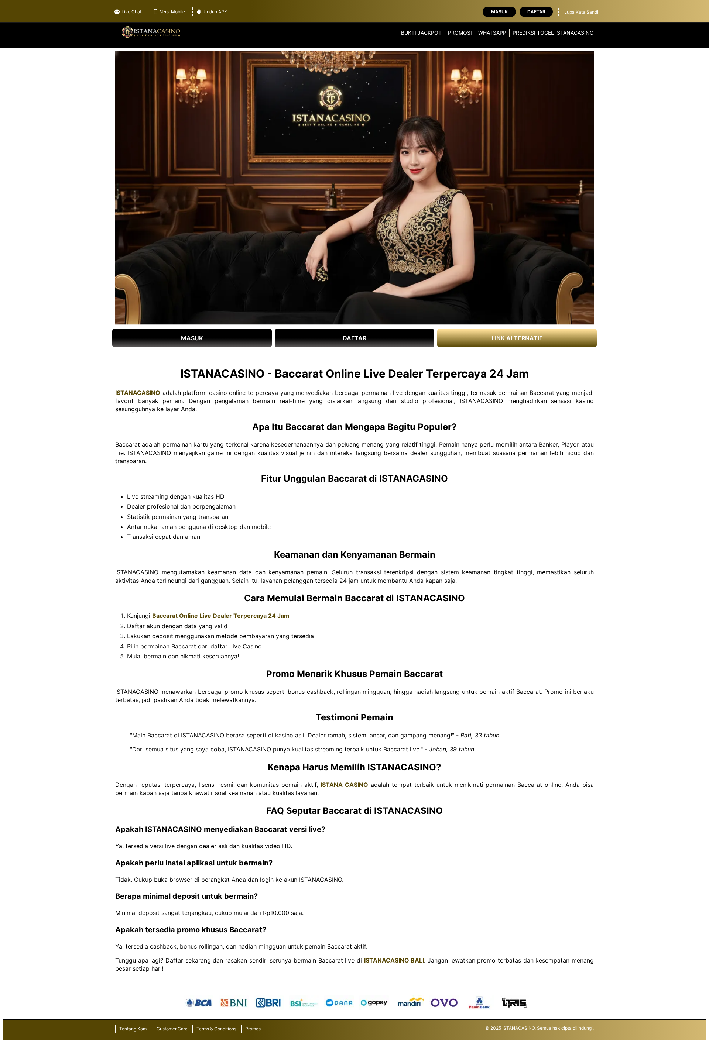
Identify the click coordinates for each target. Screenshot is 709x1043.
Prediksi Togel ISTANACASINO (553, 33)
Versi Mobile (172, 11)
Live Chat (131, 11)
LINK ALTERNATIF (516, 338)
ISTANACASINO (137, 392)
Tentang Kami (133, 1029)
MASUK (192, 338)
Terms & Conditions (216, 1029)
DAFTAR (354, 338)
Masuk (499, 11)
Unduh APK (215, 11)
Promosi (460, 33)
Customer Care (172, 1029)
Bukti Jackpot (421, 33)
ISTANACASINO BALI (394, 960)
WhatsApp (492, 33)
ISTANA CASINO (344, 784)
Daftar (536, 11)
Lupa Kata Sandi (581, 12)
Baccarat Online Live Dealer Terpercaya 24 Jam (221, 615)
